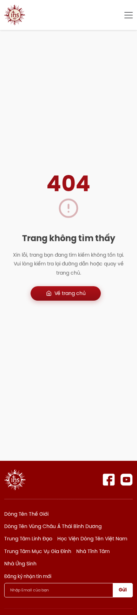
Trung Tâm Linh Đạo (28, 538)
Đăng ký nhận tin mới (27, 576)
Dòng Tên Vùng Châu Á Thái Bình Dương (53, 526)
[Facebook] (109, 479)
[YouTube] (126, 479)
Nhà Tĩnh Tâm (93, 551)
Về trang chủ (70, 293)
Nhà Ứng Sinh (20, 563)
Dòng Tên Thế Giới (26, 513)
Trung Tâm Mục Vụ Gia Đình (37, 551)
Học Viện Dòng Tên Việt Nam (92, 538)
